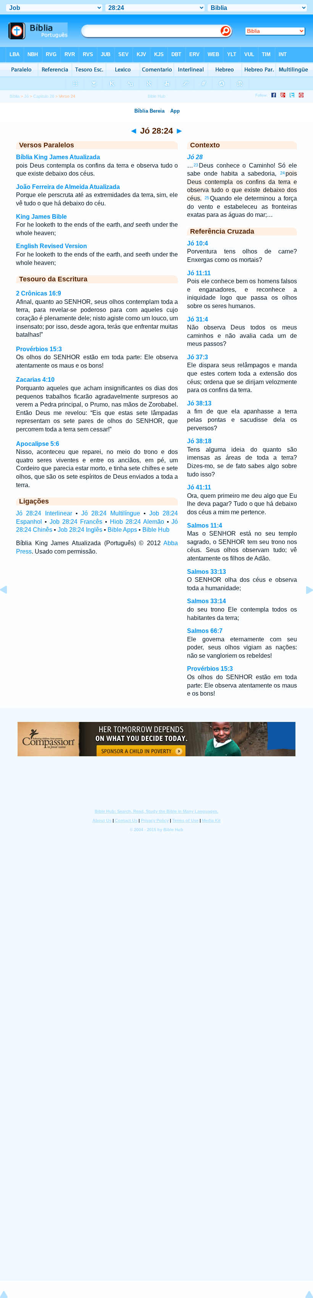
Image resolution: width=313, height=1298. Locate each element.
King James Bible (41, 216)
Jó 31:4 (197, 319)
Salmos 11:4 (204, 525)
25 (207, 197)
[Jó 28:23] (9, 607)
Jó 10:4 (197, 243)
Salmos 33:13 (206, 571)
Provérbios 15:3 (39, 349)
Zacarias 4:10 (35, 379)
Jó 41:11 (199, 487)
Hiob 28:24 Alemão (137, 521)
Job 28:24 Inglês (80, 529)
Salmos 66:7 (205, 631)
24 (282, 173)
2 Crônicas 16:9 (38, 293)
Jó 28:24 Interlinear (44, 513)
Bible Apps (122, 529)
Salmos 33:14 (206, 601)
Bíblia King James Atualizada (58, 157)
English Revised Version (51, 246)
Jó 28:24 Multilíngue (110, 513)
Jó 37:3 (197, 357)
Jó (26, 96)
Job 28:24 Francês (76, 521)
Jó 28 (195, 157)
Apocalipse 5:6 (37, 444)
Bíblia (14, 96)
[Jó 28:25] (303, 607)
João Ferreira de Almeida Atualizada (68, 187)
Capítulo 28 (43, 96)
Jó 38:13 (199, 403)
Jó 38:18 (199, 441)
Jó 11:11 (199, 273)
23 (196, 165)
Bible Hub (155, 529)
